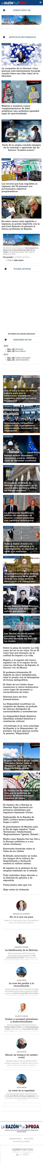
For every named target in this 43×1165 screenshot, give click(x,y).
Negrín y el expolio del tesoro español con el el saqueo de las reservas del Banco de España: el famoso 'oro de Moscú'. (21, 664)
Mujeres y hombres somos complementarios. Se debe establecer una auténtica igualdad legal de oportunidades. (20, 110)
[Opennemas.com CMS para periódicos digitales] (22, 1152)
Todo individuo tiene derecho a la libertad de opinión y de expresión (20, 878)
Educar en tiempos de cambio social (21, 1056)
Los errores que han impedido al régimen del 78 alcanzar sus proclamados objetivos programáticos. (19, 187)
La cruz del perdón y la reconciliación (21, 984)
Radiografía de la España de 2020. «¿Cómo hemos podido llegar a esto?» (18, 820)
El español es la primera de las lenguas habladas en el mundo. (20, 869)
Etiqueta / (15, 260)
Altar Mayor (21, 980)
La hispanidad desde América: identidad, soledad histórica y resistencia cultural (19, 719)
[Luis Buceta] (21, 1043)
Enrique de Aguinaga (21, 914)
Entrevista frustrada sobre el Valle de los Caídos (19, 850)
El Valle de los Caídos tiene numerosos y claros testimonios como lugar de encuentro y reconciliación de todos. (20, 688)
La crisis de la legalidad (21, 1090)
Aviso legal (29, 1139)
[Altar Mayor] (21, 972)
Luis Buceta (21, 1052)
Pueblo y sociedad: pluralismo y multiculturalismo (21, 1020)
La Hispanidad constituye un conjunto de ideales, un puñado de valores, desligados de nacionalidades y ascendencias (20, 707)
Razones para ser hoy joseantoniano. (15, 698)
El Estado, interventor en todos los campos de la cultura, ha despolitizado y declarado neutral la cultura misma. (20, 859)
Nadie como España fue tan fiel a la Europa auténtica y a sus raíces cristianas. (21, 842)
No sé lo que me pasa (21, 917)
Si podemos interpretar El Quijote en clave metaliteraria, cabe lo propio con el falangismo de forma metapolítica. (21, 676)
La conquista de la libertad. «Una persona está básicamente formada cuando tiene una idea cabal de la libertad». (21, 72)
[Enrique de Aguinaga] (21, 905)
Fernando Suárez (21, 947)
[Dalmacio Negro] (21, 1008)
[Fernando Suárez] (21, 939)
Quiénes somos (15, 1139)
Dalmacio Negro (21, 1016)
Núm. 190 (11, 349)
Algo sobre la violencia (16, 889)
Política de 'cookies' (21, 1141)
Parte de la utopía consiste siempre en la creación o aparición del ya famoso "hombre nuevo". (21, 148)
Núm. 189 (11, 351)
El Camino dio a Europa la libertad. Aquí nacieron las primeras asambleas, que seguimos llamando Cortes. (18, 808)
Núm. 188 (11, 358)
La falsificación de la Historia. (21, 950)
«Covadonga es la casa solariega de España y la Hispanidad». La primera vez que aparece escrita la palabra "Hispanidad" (21, 729)
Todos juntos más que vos (17, 884)
